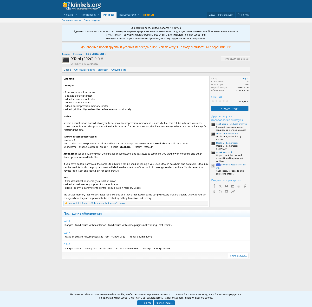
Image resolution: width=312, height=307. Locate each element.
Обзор (67, 69)
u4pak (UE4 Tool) (224, 152)
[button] (76, 15)
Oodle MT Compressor (227, 142)
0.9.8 (67, 221)
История (103, 69)
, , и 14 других (96, 203)
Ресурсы (108, 14)
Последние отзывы (71, 20)
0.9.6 (67, 244)
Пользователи (127, 14)
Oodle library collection (227, 133)
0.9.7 (67, 232)
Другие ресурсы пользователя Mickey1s (227, 118)
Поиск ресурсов (92, 20)
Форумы (69, 14)
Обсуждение (118, 69)
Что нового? (88, 14)
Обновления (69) (84, 69)
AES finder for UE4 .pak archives (231, 123)
